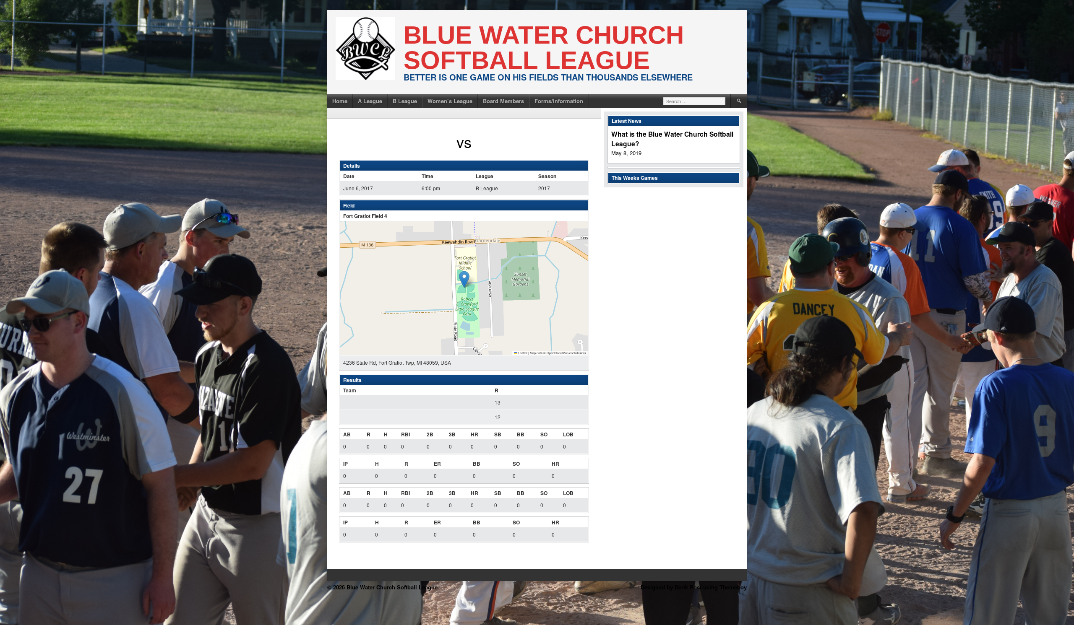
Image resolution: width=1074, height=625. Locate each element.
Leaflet (522, 352)
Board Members (503, 101)
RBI (405, 434)
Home (339, 101)
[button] (464, 279)
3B (452, 434)
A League (370, 101)
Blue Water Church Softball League (544, 47)
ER (437, 463)
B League (405, 101)
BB (520, 434)
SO (543, 434)
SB (497, 434)
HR (474, 434)
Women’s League (450, 101)
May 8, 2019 (626, 153)
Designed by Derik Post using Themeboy (694, 587)
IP (345, 463)
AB (347, 434)
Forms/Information (558, 101)
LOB (568, 434)
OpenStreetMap (557, 352)
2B (430, 434)
